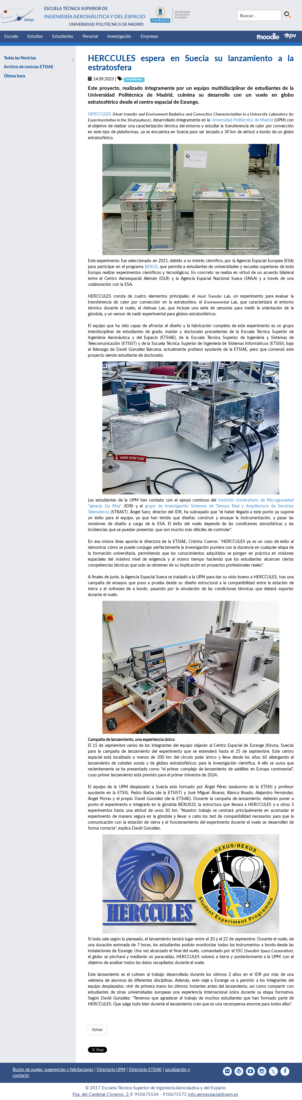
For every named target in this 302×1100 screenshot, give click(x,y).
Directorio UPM (111, 1070)
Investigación (119, 37)
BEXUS (151, 267)
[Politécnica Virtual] (290, 36)
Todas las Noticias (20, 58)
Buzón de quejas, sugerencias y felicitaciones (53, 1070)
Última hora (14, 76)
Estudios (35, 37)
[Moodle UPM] (270, 37)
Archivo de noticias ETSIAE (28, 67)
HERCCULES (99, 114)
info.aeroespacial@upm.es (213, 1094)
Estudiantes (62, 37)
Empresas (149, 37)
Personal (90, 37)
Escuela (11, 37)
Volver (97, 1030)
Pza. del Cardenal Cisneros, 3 (101, 1094)
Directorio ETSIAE (145, 1070)
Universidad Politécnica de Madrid (242, 120)
